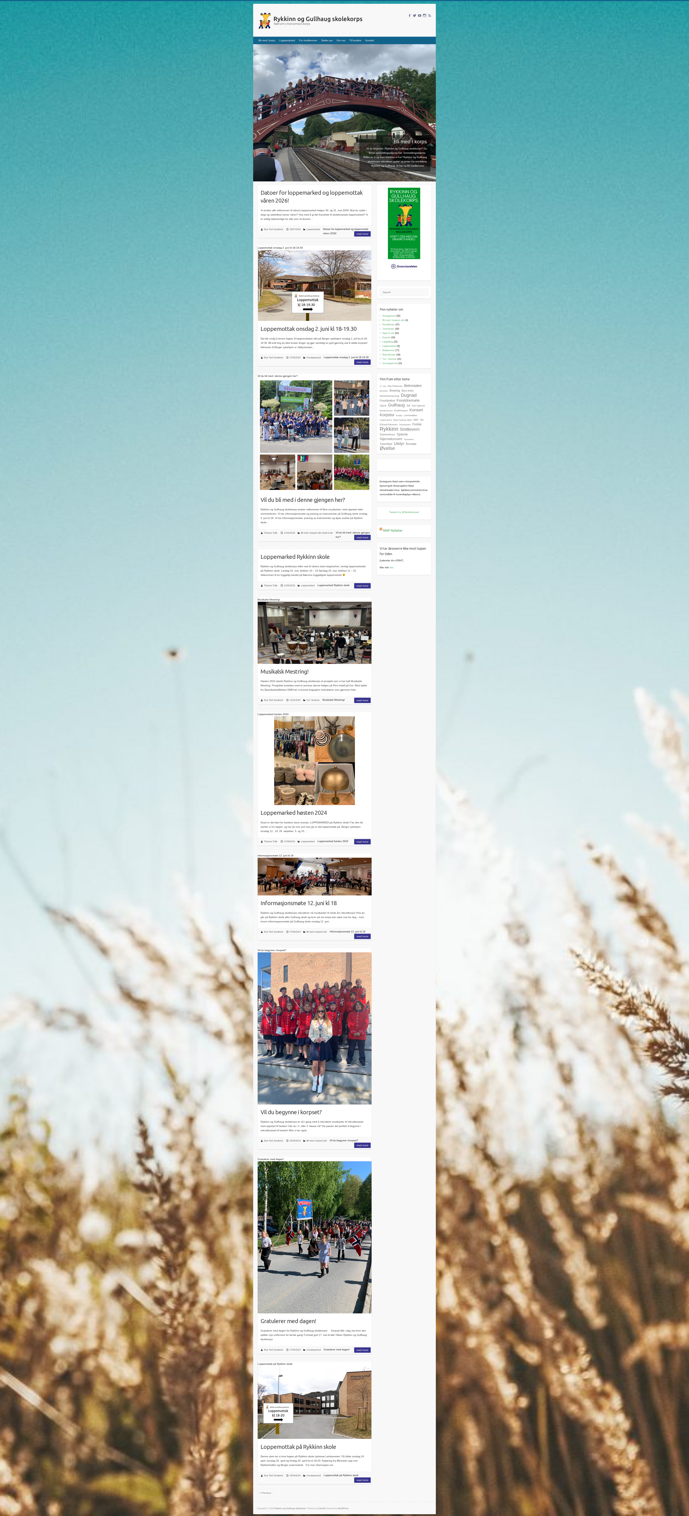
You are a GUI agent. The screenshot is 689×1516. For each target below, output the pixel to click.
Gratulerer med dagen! (288, 1321)
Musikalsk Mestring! (284, 671)
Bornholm (384, 391)
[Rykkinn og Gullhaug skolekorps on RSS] (429, 15)
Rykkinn (389, 429)
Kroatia (399, 415)
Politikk (417, 424)
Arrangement (389, 316)
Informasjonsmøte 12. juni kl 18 (299, 903)
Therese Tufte (270, 533)
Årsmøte (411, 443)
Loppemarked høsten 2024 (294, 812)
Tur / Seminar (313, 700)
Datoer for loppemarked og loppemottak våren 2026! (312, 196)
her (391, 567)
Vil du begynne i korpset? (291, 1112)
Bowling (395, 390)
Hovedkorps (388, 324)
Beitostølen (413, 386)
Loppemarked (287, 40)
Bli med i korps (267, 40)
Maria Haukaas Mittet (402, 420)
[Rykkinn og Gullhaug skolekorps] (311, 21)
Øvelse (387, 448)
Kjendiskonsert (386, 411)
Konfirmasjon (401, 410)
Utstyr (399, 443)
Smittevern (410, 429)
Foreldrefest (387, 400)
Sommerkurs (387, 434)
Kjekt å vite (327, 533)
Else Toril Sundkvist (273, 229)
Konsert (386, 337)
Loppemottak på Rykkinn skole (298, 1446)
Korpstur (387, 415)
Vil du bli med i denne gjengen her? (303, 499)
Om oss (341, 40)
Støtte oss (327, 40)
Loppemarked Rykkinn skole (295, 556)
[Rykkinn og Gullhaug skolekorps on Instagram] (424, 15)
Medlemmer (388, 350)
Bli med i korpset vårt (311, 533)
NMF (415, 420)
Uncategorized (313, 357)
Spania (402, 434)
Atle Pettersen (395, 386)
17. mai (383, 386)
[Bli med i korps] (344, 46)
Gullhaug (396, 405)
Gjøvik (383, 405)
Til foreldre (355, 40)
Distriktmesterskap (389, 396)
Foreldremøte (408, 400)
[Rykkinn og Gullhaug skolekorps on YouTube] (419, 15)
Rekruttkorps (389, 354)
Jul (408, 405)
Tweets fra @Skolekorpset (404, 512)
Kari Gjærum (418, 405)
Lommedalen (410, 415)
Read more (362, 233)
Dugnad (409, 395)
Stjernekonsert (391, 439)
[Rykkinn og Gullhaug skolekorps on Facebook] (409, 15)
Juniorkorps (388, 328)
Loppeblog (387, 341)
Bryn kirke (408, 390)
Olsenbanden (405, 425)
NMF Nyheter (393, 530)
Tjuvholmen (409, 439)
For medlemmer (308, 40)
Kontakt (369, 40)
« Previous (265, 1492)
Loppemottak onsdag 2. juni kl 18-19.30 (309, 328)
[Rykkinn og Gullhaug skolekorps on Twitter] (414, 15)
